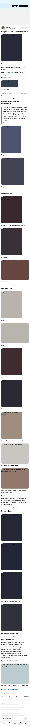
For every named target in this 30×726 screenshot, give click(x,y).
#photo (15, 689)
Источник (5, 123)
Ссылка (3, 93)
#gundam (4, 689)
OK (25, 718)
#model (10, 689)
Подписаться (24, 28)
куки (12, 718)
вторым (10, 73)
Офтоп (7, 28)
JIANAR (8, 27)
